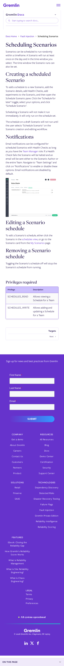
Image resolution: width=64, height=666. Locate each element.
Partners (17, 467)
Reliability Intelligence (47, 521)
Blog (47, 445)
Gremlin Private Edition (46, 515)
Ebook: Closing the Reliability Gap (17, 544)
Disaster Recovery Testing (47, 498)
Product (17, 473)
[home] (11, 5)
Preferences (32, 603)
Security (47, 467)
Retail (17, 487)
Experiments (16, 63)
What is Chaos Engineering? (17, 579)
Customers (17, 462)
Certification (46, 462)
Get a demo (17, 439)
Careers (17, 450)
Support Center (47, 473)
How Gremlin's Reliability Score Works (17, 553)
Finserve (17, 493)
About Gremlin (17, 445)
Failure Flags (46, 504)
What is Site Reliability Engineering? (17, 571)
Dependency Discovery (46, 487)
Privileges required (21, 282)
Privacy (29, 598)
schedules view (30, 239)
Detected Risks (46, 493)
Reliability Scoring (47, 527)
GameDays (15, 71)
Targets (14, 59)
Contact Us (17, 456)
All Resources (47, 439)
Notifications (20, 136)
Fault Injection (16, 55)
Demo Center (47, 456)
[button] (58, 5)
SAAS (17, 498)
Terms (29, 594)
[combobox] (32, 20)
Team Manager (30, 151)
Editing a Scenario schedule (25, 225)
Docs (46, 450)
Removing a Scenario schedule (28, 253)
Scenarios (14, 67)
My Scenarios (38, 243)
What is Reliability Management (17, 562)
